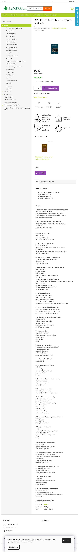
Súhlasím (66, 541)
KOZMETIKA (8, 94)
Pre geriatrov (10, 31)
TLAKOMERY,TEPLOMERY (11, 105)
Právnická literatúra (12, 56)
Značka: (39, 30)
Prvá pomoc (10, 70)
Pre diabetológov (11, 39)
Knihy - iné (9, 58)
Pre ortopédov (10, 42)
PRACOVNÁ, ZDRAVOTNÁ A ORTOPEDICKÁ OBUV (17, 109)
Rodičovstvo (10, 75)
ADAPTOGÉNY (8, 97)
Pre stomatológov (11, 45)
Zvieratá (8, 78)
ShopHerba (9, 531)
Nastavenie (13, 547)
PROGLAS (9, 86)
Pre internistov (10, 34)
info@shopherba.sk (12, 525)
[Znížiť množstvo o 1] (41, 89)
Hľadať (47, 8)
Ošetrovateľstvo (11, 50)
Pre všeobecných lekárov (14, 28)
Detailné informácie (39, 97)
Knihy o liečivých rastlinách (14, 67)
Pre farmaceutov (11, 47)
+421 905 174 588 (11, 528)
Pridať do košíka (52, 88)
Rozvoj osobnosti (11, 81)
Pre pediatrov (10, 36)
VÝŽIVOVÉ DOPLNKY (10, 100)
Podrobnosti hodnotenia (58, 28)
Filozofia (9, 83)
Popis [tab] (36, 182)
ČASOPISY (7, 92)
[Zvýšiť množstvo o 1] (41, 87)
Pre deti (8, 89)
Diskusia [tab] (51, 182)
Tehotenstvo (10, 72)
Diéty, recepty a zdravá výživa (15, 61)
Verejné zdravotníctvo (13, 53)
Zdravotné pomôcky (10, 103)
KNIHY (6, 25)
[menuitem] (5, 15)
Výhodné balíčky (11, 64)
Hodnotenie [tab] (43, 182)
